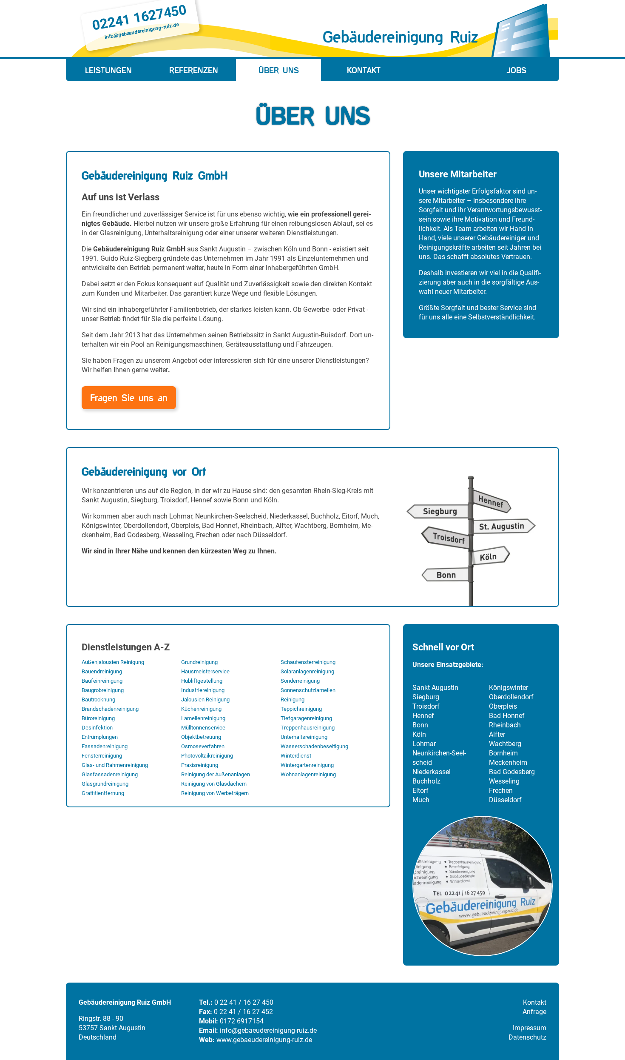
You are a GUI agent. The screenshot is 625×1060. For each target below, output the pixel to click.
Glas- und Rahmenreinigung (115, 765)
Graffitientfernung (103, 793)
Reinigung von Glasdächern (214, 784)
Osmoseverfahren (202, 746)
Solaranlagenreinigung (307, 671)
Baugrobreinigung (103, 690)
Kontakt (364, 70)
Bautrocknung (98, 699)
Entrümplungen (100, 737)
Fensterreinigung (102, 755)
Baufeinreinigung (102, 681)
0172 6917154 (242, 1021)
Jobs (516, 70)
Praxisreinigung (199, 765)
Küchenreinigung (201, 709)
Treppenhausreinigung (308, 727)
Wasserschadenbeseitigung (314, 746)
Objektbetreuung (201, 737)
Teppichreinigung (301, 709)
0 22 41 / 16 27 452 (243, 1012)
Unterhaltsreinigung (304, 737)
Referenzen (193, 70)
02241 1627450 (139, 17)
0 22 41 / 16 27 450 (243, 1002)
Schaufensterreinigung (308, 662)
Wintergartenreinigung (307, 765)
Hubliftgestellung (201, 681)
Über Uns (279, 70)
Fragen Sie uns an (129, 397)
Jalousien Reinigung (205, 699)
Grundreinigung (199, 662)
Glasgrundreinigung (105, 784)
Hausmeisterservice (205, 671)
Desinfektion (97, 727)
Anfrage (534, 1012)
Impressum (529, 1028)
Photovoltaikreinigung (207, 755)
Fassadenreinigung (105, 746)
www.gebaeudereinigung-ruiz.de (264, 1040)
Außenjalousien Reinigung (113, 662)
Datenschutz (527, 1037)
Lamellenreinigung (203, 718)
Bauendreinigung (102, 671)
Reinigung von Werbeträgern (215, 793)
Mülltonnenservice (203, 727)
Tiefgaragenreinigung (306, 718)
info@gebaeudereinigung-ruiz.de (141, 31)
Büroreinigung (98, 718)
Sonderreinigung (300, 681)
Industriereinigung (202, 690)
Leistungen (108, 70)
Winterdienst (296, 755)
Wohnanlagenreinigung (308, 774)
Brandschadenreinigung (110, 709)
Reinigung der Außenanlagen (215, 774)
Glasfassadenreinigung (110, 774)
